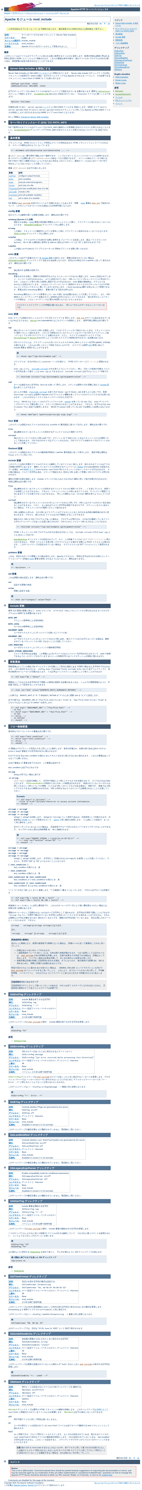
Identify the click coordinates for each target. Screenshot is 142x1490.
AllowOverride (41, 94)
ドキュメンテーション (34, 13)
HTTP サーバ (17, 13)
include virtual (40, 369)
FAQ (121, 5)
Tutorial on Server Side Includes (35, 117)
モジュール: (14, 1014)
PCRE (24, 820)
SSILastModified (121, 58)
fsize (11, 185)
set (10, 198)
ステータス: (10, 38)
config (12, 176)
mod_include (24, 203)
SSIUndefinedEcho (122, 67)
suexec (68, 401)
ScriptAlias (21, 338)
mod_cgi (96, 203)
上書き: (12, 1063)
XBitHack (118, 70)
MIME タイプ (29, 469)
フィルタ (119, 97)
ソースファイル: (12, 43)
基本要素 (119, 34)
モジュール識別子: (13, 40)
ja (109, 24)
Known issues (121, 80)
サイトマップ (134, 5)
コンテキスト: (15, 1008)
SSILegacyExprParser (123, 60)
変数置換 (119, 40)
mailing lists (107, 1475)
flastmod (13, 189)
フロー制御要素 (121, 43)
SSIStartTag (119, 62)
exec (11, 182)
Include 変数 (120, 37)
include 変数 (47, 258)
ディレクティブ (111, 5)
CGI (90, 345)
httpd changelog (121, 77)
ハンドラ (46, 107)
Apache (7, 13)
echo (11, 179)
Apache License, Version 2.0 (25, 1485)
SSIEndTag (118, 51)
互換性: (8, 46)
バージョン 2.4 (52, 13)
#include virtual (38, 392)
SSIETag (117, 56)
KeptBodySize (20, 539)
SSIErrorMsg (119, 53)
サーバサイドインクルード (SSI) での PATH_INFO (126, 30)
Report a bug (120, 83)
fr (105, 24)
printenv (13, 195)
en (100, 24)
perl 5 (56, 820)
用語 (126, 5)
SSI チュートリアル (123, 100)
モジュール (98, 5)
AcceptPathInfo (123, 94)
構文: (11, 1002)
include (13, 192)
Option (33, 320)
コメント (119, 103)
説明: (7, 35)
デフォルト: (14, 1005)
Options (119, 91)
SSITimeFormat (120, 65)
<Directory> (104, 91)
